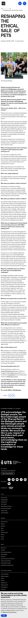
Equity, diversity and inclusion (7, 558)
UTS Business (12, 89)
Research (3, 526)
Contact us (3, 589)
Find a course (4, 497)
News (2, 528)
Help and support (5, 576)
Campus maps (4, 510)
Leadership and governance (7, 565)
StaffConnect (4, 582)
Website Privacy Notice (9, 612)
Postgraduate (4, 501)
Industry (3, 523)
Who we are (3, 547)
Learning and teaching (6, 552)
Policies (2, 580)
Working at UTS (4, 584)
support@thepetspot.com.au (9, 371)
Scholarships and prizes (6, 506)
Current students (5, 574)
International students (6, 508)
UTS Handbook (4, 587)
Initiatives (3, 556)
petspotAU (11, 375)
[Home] (2, 8)
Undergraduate (4, 499)
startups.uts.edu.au (7, 387)
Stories (2, 534)
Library (2, 578)
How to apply (4, 504)
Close (4, 615)
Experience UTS (4, 532)
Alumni (2, 536)
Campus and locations (6, 560)
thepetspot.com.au (12, 376)
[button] (9, 395)
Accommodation (4, 512)
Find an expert (4, 521)
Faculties (3, 550)
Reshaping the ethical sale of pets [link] (13, 10)
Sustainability (4, 554)
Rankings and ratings (6, 562)
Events (2, 530)
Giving (2, 538)
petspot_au (13, 373)
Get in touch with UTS (8, 473)
